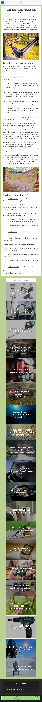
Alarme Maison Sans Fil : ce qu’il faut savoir (21, 291)
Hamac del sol (17, 108)
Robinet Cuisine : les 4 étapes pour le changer (21, 310)
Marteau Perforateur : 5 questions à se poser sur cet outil (21, 588)
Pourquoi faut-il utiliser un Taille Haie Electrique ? (21, 329)
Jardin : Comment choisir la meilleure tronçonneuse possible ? (21, 450)
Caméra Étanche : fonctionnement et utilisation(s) (21, 414)
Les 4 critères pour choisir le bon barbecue (21, 491)
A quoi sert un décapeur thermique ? (21, 348)
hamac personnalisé (14, 159)
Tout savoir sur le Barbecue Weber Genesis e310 (21, 471)
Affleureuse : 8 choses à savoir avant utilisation (21, 370)
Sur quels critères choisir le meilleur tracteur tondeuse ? (21, 394)
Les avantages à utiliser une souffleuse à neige (21, 667)
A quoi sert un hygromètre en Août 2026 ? (21, 550)
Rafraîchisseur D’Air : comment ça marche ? (21, 511)
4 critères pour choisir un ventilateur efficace (21, 648)
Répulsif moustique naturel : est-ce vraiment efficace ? (21, 530)
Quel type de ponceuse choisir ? (21, 569)
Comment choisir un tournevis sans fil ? (21, 627)
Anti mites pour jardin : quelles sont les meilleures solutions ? (21, 606)
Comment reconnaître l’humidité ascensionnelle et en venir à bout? (21, 432)
